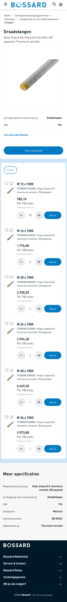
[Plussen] (39, 215)
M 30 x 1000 (36, 374)
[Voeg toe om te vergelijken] (11, 183)
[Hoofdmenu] (5, 5)
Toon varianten (33, 150)
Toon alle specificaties (16, 134)
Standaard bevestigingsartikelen (32, 15)
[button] (39, 215)
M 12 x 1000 (36, 188)
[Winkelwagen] (61, 5)
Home (7, 15)
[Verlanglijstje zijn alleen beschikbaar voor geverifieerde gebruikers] (6, 183)
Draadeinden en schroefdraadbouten (39, 18)
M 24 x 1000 (36, 328)
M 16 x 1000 (36, 234)
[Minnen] (21, 215)
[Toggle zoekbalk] (55, 5)
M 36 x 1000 (36, 421)
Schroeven (9, 18)
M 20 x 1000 (36, 281)
